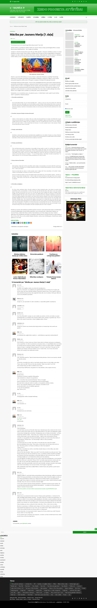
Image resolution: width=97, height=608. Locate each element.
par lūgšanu (46, 592)
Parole (66, 103)
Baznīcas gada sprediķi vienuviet (71, 83)
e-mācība (2, 555)
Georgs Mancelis (39, 597)
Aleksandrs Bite (13, 597)
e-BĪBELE (43, 17)
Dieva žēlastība (64, 586)
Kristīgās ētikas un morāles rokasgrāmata (52, 590)
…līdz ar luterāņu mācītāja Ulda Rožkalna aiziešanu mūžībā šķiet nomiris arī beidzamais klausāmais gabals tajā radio (74, 168)
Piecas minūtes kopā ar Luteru (57, 592)
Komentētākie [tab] (78, 30)
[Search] (86, 17)
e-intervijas (2, 548)
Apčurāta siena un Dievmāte (71, 125)
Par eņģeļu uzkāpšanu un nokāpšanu (69, 44)
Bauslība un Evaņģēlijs (69, 81)
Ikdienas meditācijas (69, 588)
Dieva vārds (43, 586)
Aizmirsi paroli (68, 116)
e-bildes (1, 545)
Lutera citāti (13, 592)
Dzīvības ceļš (72, 586)
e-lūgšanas (2, 552)
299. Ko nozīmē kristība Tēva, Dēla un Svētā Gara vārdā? (48, 21)
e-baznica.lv (79, 586)
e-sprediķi (2, 569)
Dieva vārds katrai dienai (77, 188)
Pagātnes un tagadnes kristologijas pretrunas (69, 61)
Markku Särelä (19, 599)
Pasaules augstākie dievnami (71, 127)
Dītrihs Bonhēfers (22, 597)
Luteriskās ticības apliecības (70, 90)
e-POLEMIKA (36, 17)
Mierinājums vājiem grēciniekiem (69, 69)
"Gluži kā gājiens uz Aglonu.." (77, 154)
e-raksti (76, 58)
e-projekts (21, 17)
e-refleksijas (12, 31)
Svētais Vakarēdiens (21, 594)
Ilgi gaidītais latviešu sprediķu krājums (73, 86)
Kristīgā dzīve (23, 590)
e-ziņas (1, 576)
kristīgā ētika (65, 590)
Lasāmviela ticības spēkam (70, 88)
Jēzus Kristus (77, 588)
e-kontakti (12, 17)
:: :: (59, 602)
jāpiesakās (25, 523)
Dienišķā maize (14, 586)
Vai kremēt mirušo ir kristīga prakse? (72, 177)
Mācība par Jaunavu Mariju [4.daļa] (72, 132)
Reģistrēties (68, 115)
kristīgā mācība (31, 590)
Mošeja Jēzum (68, 129)
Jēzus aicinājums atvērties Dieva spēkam (69, 52)
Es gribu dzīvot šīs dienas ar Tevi (17, 588)
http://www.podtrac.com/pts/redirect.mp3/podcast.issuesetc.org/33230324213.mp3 (37, 488)
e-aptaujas (2, 541)
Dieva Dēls (21, 586)
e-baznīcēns (68, 99)
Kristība (83, 588)
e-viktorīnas (2, 574)
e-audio (1, 543)
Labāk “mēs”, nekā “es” (69, 36)
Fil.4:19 (66, 190)
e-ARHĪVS (28, 17)
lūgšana (19, 592)
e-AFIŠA (61, 17)
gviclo (12, 38)
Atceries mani (69, 108)
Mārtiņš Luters (39, 592)
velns (69, 594)
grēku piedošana (44, 588)
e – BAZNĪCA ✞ (17, 8)
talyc (18, 332)
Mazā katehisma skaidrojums (28, 592)
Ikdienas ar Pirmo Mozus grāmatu (56, 588)
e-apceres (76, 42)
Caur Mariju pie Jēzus (69, 134)
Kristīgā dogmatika (14, 590)
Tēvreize (64, 594)
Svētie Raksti (30, 594)
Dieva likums (27, 586)
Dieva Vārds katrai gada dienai (53, 586)
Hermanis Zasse (36, 599)
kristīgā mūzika (39, 590)
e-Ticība (50, 17)
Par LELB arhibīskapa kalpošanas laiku (73, 180)
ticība (52, 594)
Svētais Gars (13, 594)
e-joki (1, 550)
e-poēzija (2, 562)
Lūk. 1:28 (19, 419)
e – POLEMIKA (74, 175)
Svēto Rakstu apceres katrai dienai (42, 594)
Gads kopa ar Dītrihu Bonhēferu (32, 588)
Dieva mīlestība (35, 586)
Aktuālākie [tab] (69, 30)
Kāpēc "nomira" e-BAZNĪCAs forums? (73, 182)
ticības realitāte (58, 594)
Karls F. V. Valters (27, 599)
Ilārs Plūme (12, 599)
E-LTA (55, 17)
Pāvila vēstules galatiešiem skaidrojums (73, 592)
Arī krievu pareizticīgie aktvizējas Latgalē (73, 139)
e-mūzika (2, 557)
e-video (1, 571)
